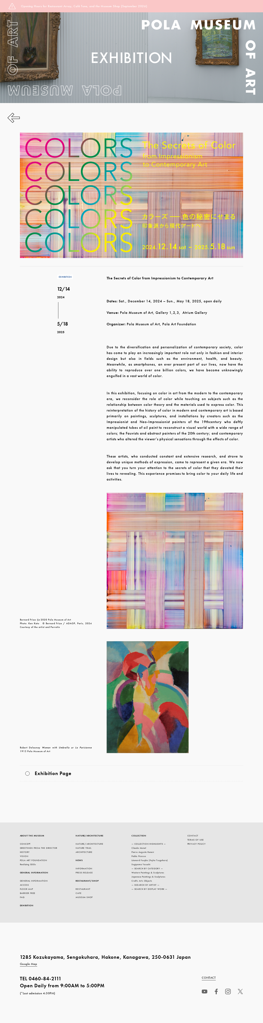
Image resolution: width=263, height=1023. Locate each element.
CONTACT (192, 835)
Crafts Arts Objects (142, 880)
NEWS (79, 860)
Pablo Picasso (139, 856)
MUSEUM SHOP (84, 897)
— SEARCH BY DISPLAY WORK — (149, 889)
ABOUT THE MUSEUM (32, 835)
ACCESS (24, 884)
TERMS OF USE (195, 839)
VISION (24, 856)
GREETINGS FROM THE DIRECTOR (39, 847)
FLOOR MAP (26, 889)
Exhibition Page (53, 773)
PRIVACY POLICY (196, 843)
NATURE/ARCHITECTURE (89, 835)
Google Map (28, 964)
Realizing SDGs (28, 864)
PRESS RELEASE (84, 872)
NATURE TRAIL (83, 847)
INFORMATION (84, 868)
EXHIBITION (26, 905)
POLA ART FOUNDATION (33, 860)
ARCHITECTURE (84, 852)
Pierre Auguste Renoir (143, 852)
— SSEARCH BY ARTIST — (145, 884)
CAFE (78, 893)
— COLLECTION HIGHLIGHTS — (149, 843)
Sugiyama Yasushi (141, 864)
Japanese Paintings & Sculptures (148, 876)
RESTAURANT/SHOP (87, 880)
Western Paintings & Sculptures (148, 872)
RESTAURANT (83, 889)
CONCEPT (25, 843)
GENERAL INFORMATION (34, 872)
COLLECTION (139, 835)
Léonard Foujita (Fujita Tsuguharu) (150, 860)
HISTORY (25, 852)
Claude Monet (139, 847)
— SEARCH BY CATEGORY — (147, 868)
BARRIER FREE (28, 893)
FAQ (22, 897)
